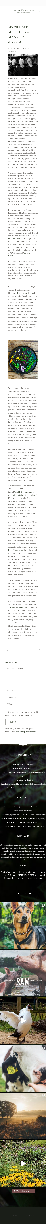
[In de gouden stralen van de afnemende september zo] (23, 1116)
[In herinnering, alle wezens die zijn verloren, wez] (23, 1068)
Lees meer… (23, 866)
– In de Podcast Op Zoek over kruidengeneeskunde (23, 788)
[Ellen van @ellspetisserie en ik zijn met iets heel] (23, 925)
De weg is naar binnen (25, 293)
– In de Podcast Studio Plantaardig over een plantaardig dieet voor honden (23, 774)
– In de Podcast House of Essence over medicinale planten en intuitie (23, 784)
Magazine (27, 49)
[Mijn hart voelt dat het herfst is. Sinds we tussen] (23, 1163)
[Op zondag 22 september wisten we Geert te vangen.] (23, 1020)
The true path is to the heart (18, 607)
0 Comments (12, 51)
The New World (24, 565)
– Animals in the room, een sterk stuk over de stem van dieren (23, 826)
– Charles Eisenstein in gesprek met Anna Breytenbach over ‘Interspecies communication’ (23, 809)
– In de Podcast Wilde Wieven (23, 764)
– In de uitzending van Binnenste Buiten (23, 768)
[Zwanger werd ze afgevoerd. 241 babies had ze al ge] (23, 973)
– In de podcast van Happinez (23, 780)
